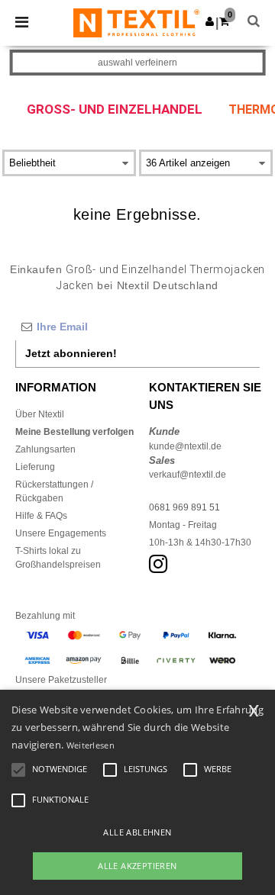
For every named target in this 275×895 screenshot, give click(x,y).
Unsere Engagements (60, 533)
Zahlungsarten (45, 449)
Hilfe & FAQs (41, 515)
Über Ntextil (39, 414)
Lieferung (35, 467)
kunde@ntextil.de (185, 446)
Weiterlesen (90, 745)
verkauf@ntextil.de (187, 474)
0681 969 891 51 (184, 507)
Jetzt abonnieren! (71, 353)
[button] (209, 21)
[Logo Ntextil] (136, 22)
